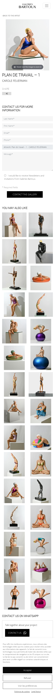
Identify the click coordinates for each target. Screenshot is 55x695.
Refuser (27, 678)
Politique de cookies (22, 691)
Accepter (27, 670)
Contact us (14, 632)
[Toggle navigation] (47, 6)
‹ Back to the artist (11, 15)
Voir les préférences (27, 685)
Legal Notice (36, 691)
